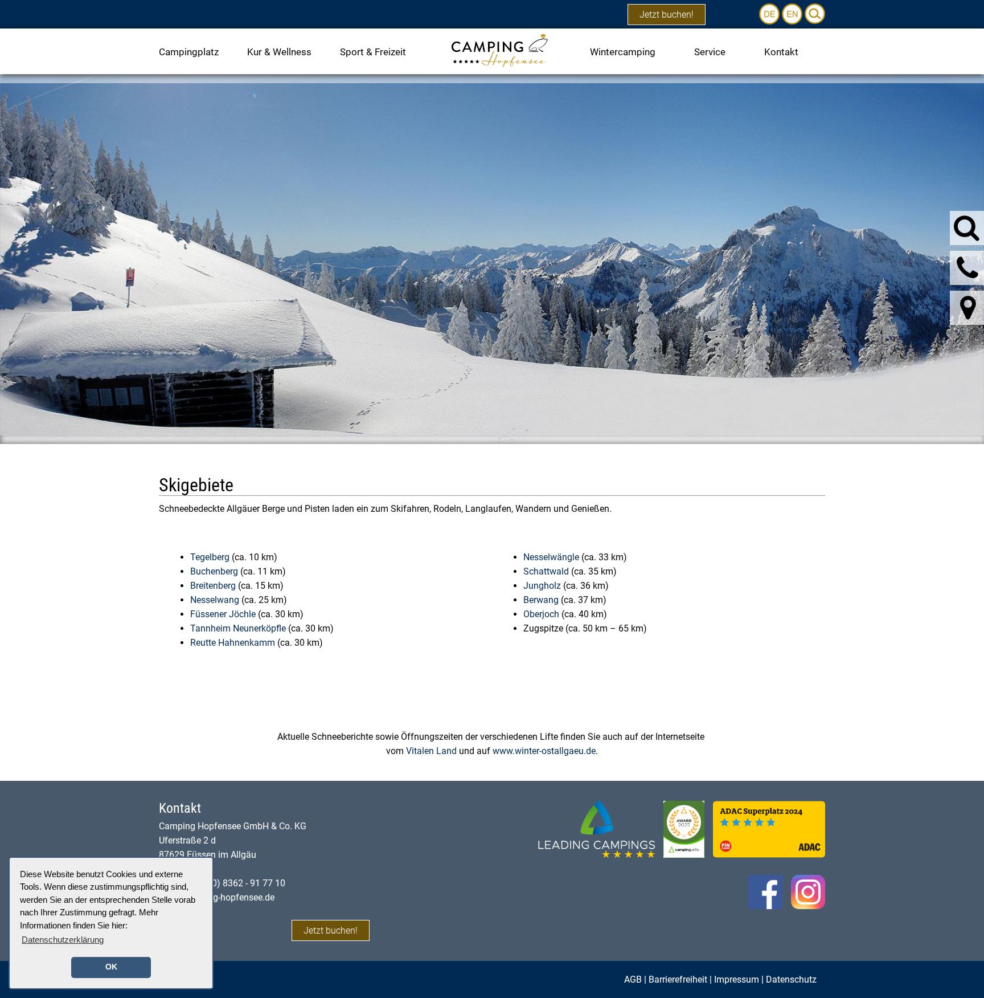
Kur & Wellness (279, 52)
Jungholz (543, 585)
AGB (633, 979)
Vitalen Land (431, 751)
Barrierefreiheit (678, 979)
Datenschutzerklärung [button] (63, 939)
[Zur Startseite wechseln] (499, 49)
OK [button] (111, 967)
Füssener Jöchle (223, 614)
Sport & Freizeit (373, 52)
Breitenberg (213, 585)
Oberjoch (541, 614)
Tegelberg (209, 557)
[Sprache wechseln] (770, 13)
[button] (815, 13)
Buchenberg (214, 571)
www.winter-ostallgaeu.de (544, 751)
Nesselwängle (551, 557)
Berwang (542, 599)
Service (709, 52)
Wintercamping (622, 52)
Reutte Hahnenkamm (232, 642)
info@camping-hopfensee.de (216, 897)
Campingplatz (189, 52)
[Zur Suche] (966, 227)
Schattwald (546, 571)
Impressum (736, 979)
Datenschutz (791, 979)
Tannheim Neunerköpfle (238, 628)
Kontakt (781, 52)
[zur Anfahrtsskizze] (967, 307)
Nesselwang (214, 599)
